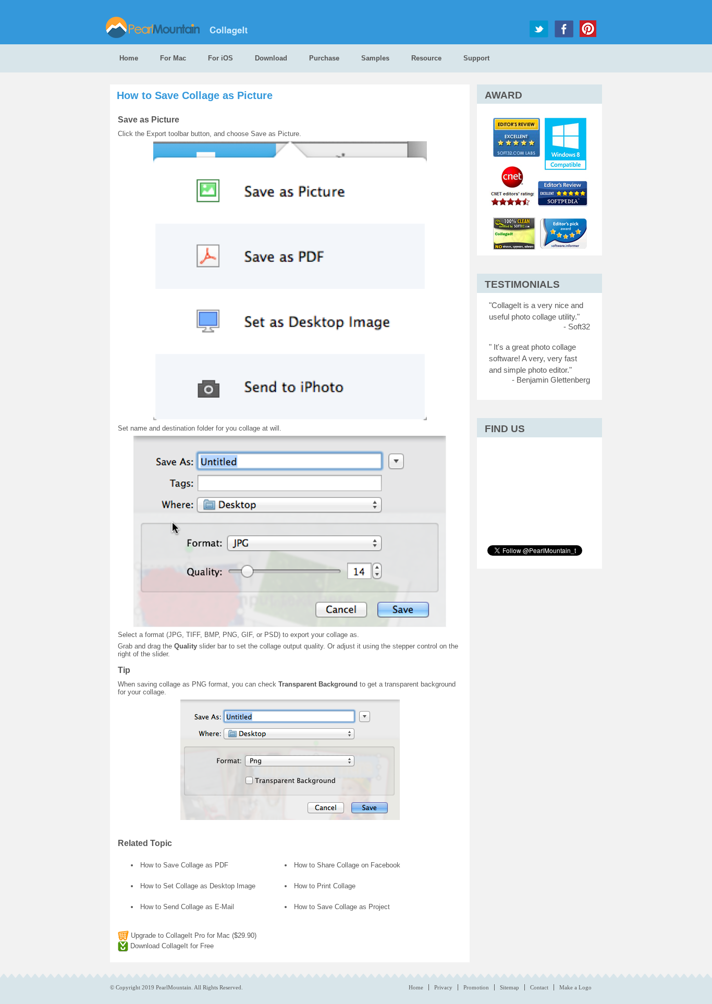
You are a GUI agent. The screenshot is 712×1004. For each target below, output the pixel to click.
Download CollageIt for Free (171, 946)
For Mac (173, 58)
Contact (539, 987)
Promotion (476, 987)
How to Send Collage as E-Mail (187, 907)
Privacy (443, 987)
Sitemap (509, 987)
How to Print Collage (324, 886)
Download (271, 58)
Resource (426, 58)
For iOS (220, 58)
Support (476, 58)
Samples (375, 58)
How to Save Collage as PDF (184, 865)
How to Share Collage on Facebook (347, 865)
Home (128, 58)
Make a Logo (575, 987)
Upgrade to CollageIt (192, 935)
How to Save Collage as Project (342, 907)
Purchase (324, 58)
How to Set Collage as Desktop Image (197, 886)
